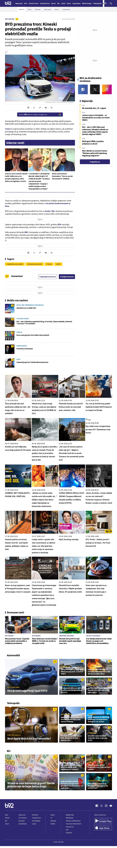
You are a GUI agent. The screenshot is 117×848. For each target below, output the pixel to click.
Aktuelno (10, 19)
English (53, 821)
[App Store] (103, 828)
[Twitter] (95, 89)
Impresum (69, 818)
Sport (7, 818)
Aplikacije (70, 827)
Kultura (22, 821)
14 (12, 319)
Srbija (19, 332)
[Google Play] (103, 821)
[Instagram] (107, 89)
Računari (92, 714)
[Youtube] (111, 806)
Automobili (36, 821)
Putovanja (23, 818)
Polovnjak (65, 666)
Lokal (34, 824)
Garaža (91, 666)
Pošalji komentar (67, 276)
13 (55, 618)
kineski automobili (35, 264)
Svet (18, 359)
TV (51, 818)
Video (53, 815)
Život (7, 824)
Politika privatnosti (73, 824)
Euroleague (21, 346)
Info (6, 815)
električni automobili (15, 264)
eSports (35, 815)
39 (12, 332)
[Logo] (8, 3)
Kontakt (69, 833)
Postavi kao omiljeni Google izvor (33, 115)
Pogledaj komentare (47, 276)
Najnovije (18, 3)
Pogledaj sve (95, 162)
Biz (6, 821)
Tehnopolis (36, 818)
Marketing (70, 815)
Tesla (49, 264)
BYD (59, 224)
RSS (67, 830)
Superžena (23, 824)
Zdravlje (22, 815)
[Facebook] (83, 89)
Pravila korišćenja (73, 821)
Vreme (53, 824)
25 (82, 618)
